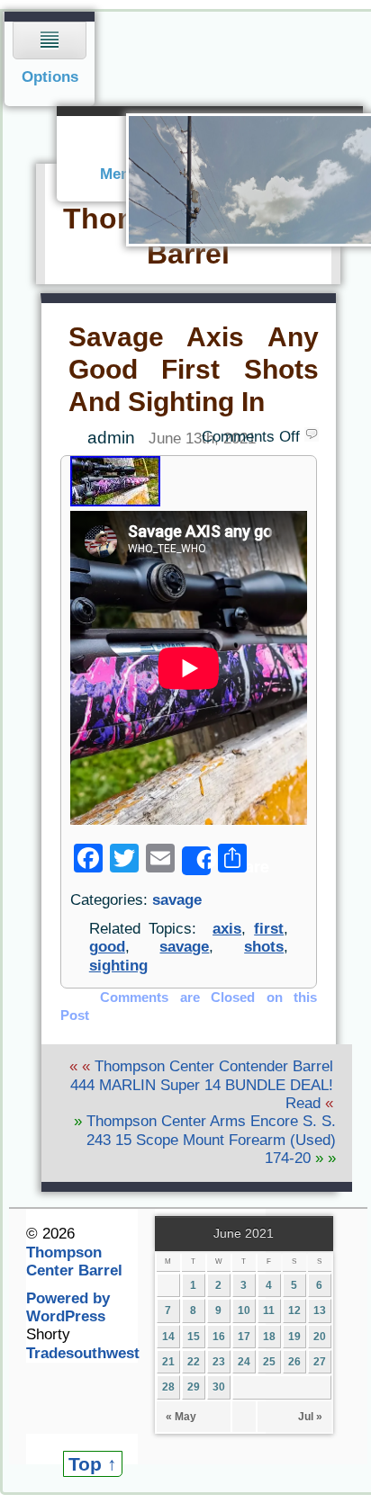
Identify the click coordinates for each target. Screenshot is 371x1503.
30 (219, 1387)
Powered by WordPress (68, 1307)
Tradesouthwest (83, 1353)
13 (319, 1310)
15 (193, 1336)
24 (244, 1361)
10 (244, 1310)
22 (193, 1361)
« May (181, 1416)
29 (193, 1387)
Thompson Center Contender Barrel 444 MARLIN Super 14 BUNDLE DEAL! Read (201, 1085)
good (107, 946)
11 (269, 1310)
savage (177, 899)
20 (319, 1336)
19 (294, 1336)
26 (294, 1361)
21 (168, 1361)
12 (294, 1310)
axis (227, 928)
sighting (118, 965)
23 (219, 1361)
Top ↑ (92, 1464)
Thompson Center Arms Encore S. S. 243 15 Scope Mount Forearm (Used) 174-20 (211, 1140)
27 (319, 1361)
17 (244, 1336)
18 (269, 1336)
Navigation (50, 58)
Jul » (310, 1416)
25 (269, 1361)
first (269, 928)
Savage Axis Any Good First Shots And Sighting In (193, 369)
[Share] (196, 860)
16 (219, 1336)
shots (264, 946)
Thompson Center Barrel (74, 1261)
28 (168, 1387)
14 (168, 1336)
